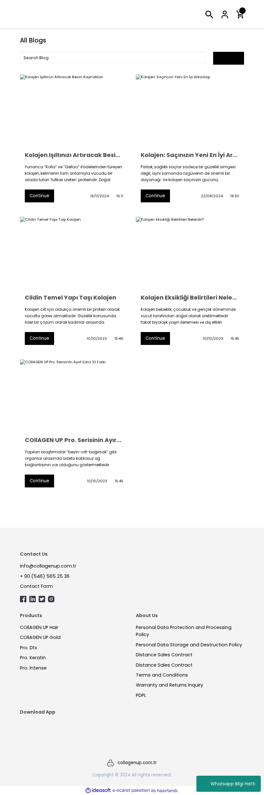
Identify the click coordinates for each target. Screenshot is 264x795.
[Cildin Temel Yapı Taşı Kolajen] (74, 253)
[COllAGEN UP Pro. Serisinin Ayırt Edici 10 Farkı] (74, 395)
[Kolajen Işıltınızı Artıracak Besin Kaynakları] (74, 110)
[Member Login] (225, 14)
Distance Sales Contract (164, 655)
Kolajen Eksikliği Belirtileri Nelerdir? (190, 297)
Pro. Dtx (28, 647)
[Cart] (240, 14)
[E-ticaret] (131, 790)
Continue (39, 196)
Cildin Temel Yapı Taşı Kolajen (70, 297)
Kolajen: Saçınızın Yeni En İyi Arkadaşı (190, 155)
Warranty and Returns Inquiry (169, 685)
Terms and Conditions (162, 675)
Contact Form (36, 586)
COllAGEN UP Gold (40, 637)
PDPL (141, 695)
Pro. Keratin (33, 657)
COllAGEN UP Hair (39, 627)
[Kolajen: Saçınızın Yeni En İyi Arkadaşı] (190, 110)
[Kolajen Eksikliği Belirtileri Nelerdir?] (190, 253)
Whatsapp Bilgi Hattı (233, 784)
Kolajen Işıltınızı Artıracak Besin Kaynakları (74, 155)
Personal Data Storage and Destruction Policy (189, 645)
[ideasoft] (98, 790)
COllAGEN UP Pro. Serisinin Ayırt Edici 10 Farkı (74, 440)
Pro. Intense (33, 668)
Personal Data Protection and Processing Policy (183, 631)
